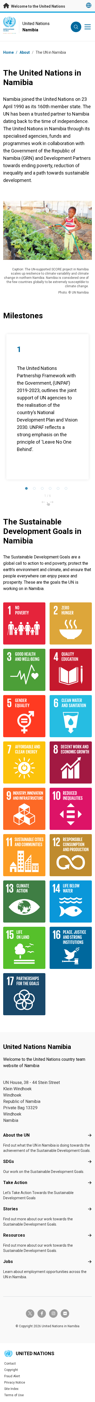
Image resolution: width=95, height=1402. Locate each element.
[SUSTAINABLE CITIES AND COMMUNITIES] (24, 855)
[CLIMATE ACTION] (24, 901)
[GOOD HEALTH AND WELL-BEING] (24, 670)
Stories (10, 1208)
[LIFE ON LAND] (24, 948)
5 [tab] (59, 489)
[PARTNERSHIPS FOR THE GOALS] (24, 994)
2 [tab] (35, 489)
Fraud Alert (12, 1376)
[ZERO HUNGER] (71, 623)
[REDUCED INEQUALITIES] (71, 809)
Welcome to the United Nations (37, 6)
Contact (10, 1363)
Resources (14, 1235)
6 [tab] (67, 489)
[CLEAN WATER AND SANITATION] (71, 716)
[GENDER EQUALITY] (24, 716)
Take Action (15, 1182)
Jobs (8, 1261)
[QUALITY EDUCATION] (71, 670)
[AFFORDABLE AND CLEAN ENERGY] (24, 762)
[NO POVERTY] (24, 623)
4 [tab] (51, 489)
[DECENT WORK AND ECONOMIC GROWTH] (71, 762)
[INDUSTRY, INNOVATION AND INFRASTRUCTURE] (24, 809)
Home (8, 52)
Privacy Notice (14, 1382)
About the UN (16, 1135)
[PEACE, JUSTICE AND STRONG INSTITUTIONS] (71, 948)
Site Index (11, 1389)
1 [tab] (27, 489)
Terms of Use (14, 1395)
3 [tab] (43, 489)
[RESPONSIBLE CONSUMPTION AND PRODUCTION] (71, 855)
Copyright (11, 1370)
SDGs (8, 1161)
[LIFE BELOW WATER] (71, 901)
